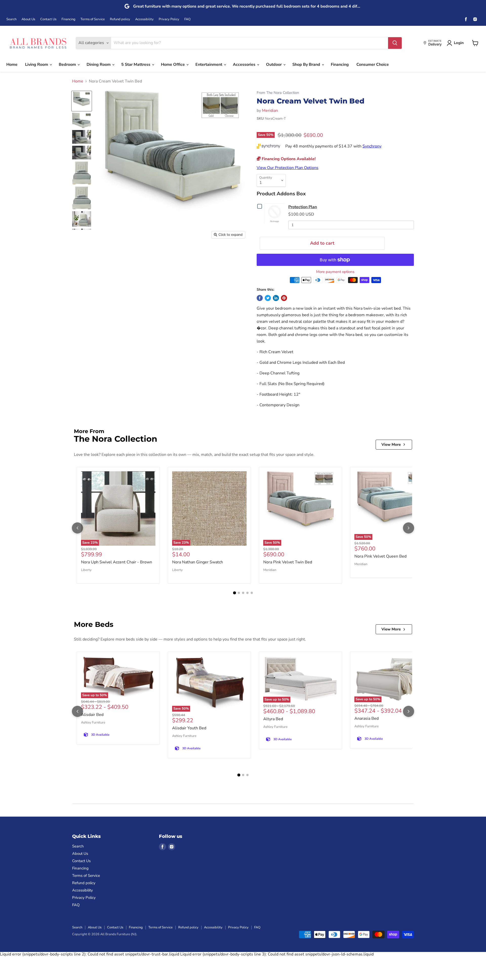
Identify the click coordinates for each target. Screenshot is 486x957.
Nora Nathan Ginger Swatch (197, 562)
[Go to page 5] (252, 593)
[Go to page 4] (247, 593)
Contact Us (48, 19)
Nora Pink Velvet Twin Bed (287, 562)
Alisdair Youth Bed (189, 728)
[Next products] (408, 528)
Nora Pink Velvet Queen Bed (380, 556)
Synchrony (371, 146)
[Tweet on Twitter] (268, 298)
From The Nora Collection (278, 93)
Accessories (244, 64)
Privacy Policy (169, 19)
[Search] (395, 43)
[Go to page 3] (243, 593)
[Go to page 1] (234, 592)
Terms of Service (92, 19)
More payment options (335, 272)
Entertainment (209, 64)
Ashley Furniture (93, 722)
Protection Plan (302, 207)
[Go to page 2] (239, 593)
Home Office (173, 64)
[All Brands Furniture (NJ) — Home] (38, 43)
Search (11, 19)
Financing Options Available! (288, 159)
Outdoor (274, 64)
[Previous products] (77, 528)
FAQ (187, 19)
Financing (68, 19)
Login (459, 42)
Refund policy (120, 19)
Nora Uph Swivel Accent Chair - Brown (116, 562)
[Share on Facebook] (260, 298)
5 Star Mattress (136, 64)
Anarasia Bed (366, 718)
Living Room (37, 64)
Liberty (86, 570)
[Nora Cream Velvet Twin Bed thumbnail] (82, 101)
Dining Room (99, 64)
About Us (28, 19)
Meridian (270, 110)
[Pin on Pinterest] (284, 298)
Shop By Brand (306, 64)
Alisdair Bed (92, 714)
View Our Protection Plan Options (287, 168)
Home (11, 64)
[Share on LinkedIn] (276, 298)
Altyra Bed (273, 719)
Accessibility (144, 19)
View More (391, 444)
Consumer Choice (372, 64)
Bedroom (68, 64)
